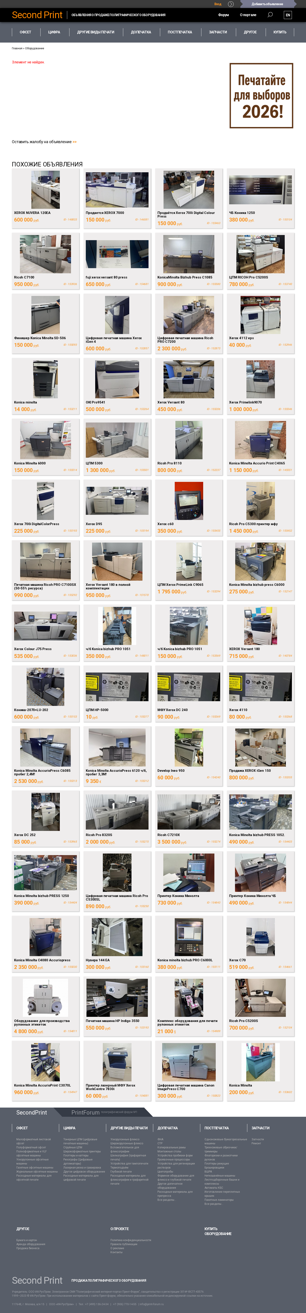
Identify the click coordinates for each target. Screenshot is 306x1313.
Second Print (37, 15)
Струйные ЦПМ (72, 1147)
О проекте (119, 1229)
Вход (218, 4)
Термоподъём (119, 1167)
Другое (22, 1229)
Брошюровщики (214, 1167)
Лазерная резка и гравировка (82, 1167)
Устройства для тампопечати (129, 1163)
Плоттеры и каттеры (75, 1155)
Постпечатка (217, 1128)
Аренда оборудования (30, 1244)
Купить (280, 32)
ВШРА (208, 1171)
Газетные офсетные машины (34, 1167)
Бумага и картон (26, 1240)
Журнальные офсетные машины (37, 1171)
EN (288, 15)
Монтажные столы (169, 1151)
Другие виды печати (128, 1128)
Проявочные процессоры (173, 1159)
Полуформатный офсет (31, 1147)
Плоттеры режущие (217, 1163)
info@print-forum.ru (152, 1304)
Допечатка (167, 1128)
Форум (223, 15)
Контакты (116, 1252)
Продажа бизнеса (27, 1248)
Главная (17, 48)
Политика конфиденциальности (130, 1240)
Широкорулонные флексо (126, 1143)
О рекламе (117, 1248)
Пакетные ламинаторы (219, 1199)
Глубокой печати (121, 1171)
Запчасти (260, 1128)
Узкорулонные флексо (124, 1139)
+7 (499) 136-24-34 (96, 1304)
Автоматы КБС (214, 1187)
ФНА (160, 1139)
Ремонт (256, 1143)
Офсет (22, 1128)
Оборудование (34, 48)
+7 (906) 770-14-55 (124, 1304)
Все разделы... (166, 1199)
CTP (159, 1143)
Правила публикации (123, 1244)
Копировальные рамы (171, 1147)
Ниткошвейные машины (220, 1175)
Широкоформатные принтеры (82, 1151)
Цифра (69, 1128)
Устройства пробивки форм (175, 1155)
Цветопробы (165, 1171)
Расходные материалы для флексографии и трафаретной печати (129, 1179)
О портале (248, 15)
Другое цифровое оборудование (84, 1171)
